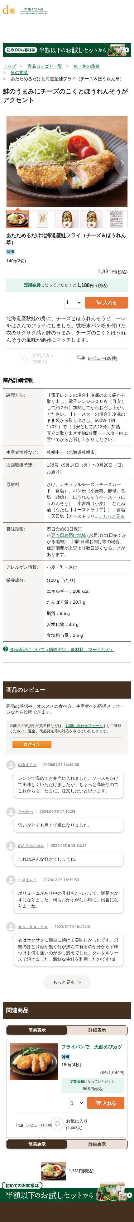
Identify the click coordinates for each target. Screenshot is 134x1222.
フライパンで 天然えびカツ (91, 1046)
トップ (9, 66)
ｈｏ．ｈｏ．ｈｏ (33, 927)
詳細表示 (97, 1029)
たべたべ (25, 811)
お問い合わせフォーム (84, 726)
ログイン (32, 744)
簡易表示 (37, 1029)
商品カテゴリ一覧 (44, 66)
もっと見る (64, 982)
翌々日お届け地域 (68, 535)
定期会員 (77, 1081)
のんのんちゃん (31, 846)
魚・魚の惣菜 (87, 66)
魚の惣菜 (19, 72)
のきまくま (27, 765)
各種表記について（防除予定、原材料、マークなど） (62, 649)
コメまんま (27, 880)
